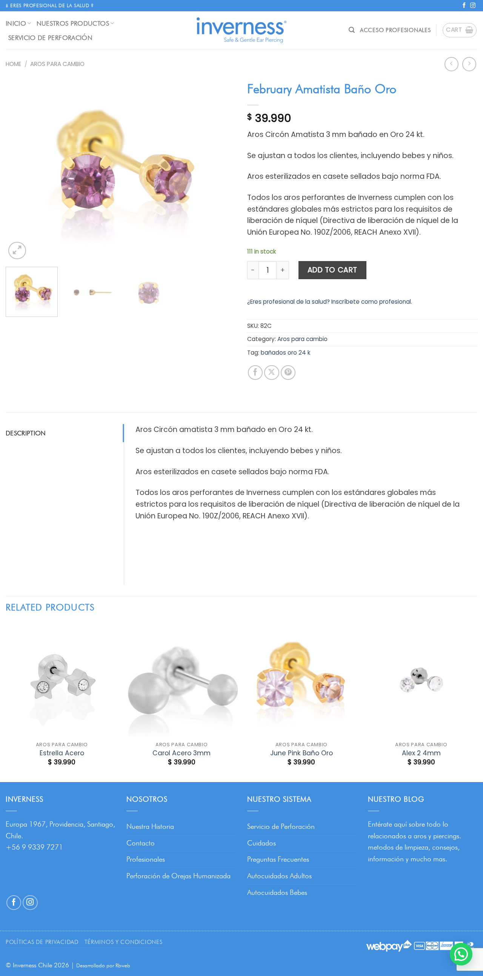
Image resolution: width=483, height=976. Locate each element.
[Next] (222, 169)
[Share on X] (271, 372)
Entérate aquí (387, 824)
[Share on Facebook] (255, 372)
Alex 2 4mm (421, 753)
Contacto (140, 843)
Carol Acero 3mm (181, 753)
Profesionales (145, 859)
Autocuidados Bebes (277, 892)
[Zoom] (17, 251)
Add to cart (332, 270)
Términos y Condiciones (123, 942)
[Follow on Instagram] (472, 6)
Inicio (16, 23)
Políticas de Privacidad (42, 942)
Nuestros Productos (73, 23)
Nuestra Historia (150, 826)
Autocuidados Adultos (279, 875)
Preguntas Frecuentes (278, 859)
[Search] (352, 30)
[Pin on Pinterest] (288, 372)
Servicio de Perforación (281, 826)
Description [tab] (26, 433)
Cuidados (261, 843)
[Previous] (19, 169)
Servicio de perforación (50, 37)
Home (13, 64)
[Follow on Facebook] (464, 6)
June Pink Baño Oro (301, 753)
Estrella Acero (62, 753)
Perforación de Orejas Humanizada (178, 875)
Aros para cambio (57, 64)
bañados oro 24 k (285, 353)
